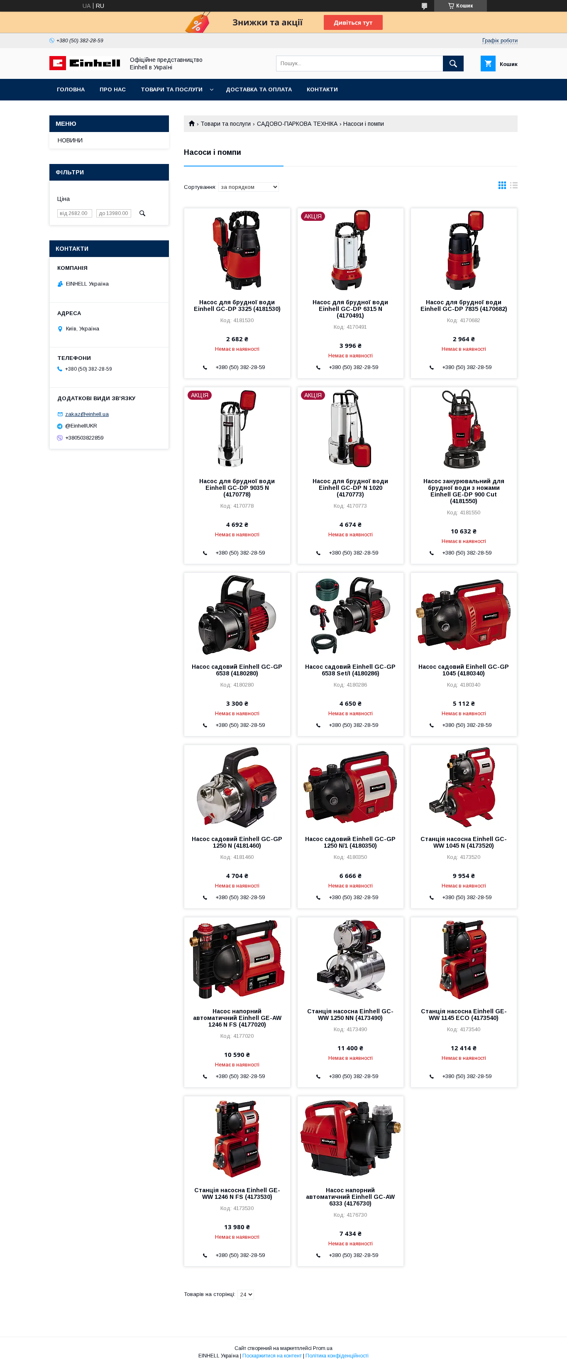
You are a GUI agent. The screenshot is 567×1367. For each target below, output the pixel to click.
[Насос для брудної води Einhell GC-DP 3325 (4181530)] (237, 249)
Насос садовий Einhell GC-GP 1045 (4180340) (463, 670)
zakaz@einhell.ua (87, 414)
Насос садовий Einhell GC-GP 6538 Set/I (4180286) (350, 670)
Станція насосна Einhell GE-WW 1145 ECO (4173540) (464, 1014)
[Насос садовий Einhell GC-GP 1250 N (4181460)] (237, 786)
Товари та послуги (172, 89)
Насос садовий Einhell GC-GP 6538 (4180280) (237, 670)
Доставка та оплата (259, 89)
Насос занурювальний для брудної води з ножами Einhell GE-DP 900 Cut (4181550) (463, 491)
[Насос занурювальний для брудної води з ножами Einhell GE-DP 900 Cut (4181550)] (464, 428)
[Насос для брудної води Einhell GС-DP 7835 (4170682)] (464, 249)
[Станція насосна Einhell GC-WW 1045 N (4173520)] (464, 786)
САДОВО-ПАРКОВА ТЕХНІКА (297, 123)
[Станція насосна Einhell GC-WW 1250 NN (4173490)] (350, 958)
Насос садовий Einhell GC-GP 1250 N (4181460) (237, 842)
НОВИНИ (70, 140)
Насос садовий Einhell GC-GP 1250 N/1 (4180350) (350, 842)
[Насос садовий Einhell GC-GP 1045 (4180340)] (464, 614)
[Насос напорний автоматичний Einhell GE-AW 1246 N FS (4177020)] (237, 958)
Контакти (322, 89)
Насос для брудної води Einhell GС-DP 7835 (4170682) (463, 305)
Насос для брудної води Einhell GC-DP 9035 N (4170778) (237, 488)
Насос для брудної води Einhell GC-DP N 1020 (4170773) (350, 488)
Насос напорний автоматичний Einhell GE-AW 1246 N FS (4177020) (237, 1018)
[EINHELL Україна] (84, 68)
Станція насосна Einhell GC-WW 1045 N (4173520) (463, 842)
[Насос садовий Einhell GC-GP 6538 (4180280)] (237, 614)
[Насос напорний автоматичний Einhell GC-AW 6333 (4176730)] (350, 1137)
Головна (71, 89)
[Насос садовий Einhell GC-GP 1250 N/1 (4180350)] (350, 786)
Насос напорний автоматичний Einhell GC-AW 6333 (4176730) (350, 1197)
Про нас (113, 89)
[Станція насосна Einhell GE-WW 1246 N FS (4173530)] (237, 1137)
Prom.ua (322, 1348)
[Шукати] (453, 63)
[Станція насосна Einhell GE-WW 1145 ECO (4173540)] (464, 958)
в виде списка (514, 187)
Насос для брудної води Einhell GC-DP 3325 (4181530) (237, 305)
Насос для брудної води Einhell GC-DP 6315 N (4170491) (350, 309)
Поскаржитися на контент (272, 1356)
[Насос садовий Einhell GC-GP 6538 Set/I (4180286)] (350, 614)
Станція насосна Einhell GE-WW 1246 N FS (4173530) (237, 1193)
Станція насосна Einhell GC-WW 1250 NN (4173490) (350, 1014)
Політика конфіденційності (337, 1356)
